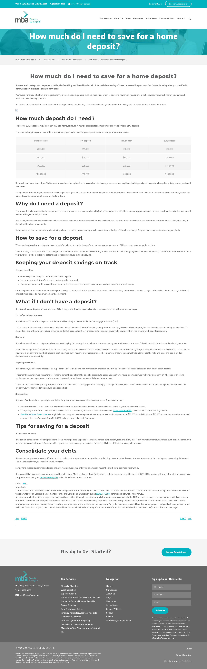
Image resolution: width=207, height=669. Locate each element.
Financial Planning (69, 586)
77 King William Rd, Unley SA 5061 (32, 4)
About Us (118, 18)
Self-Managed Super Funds (118, 621)
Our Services (106, 18)
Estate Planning (68, 605)
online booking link (49, 478)
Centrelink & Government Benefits (77, 624)
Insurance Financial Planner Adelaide (78, 601)
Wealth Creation (68, 590)
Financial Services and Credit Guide (178, 661)
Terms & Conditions (184, 655)
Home (109, 586)
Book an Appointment (178, 4)
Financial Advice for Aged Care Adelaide (79, 613)
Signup (109, 617)
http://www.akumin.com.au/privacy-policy (176, 632)
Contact (181, 18)
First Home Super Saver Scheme (35, 414)
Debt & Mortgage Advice (72, 609)
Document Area (155, 4)
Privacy (189, 649)
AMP (25, 484)
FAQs (128, 18)
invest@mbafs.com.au (80, 4)
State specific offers (122, 411)
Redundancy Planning (71, 617)
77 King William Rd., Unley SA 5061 (33, 586)
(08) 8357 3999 (58, 4)
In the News (151, 18)
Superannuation (68, 594)
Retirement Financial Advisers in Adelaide (80, 598)
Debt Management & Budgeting (75, 621)
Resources (138, 18)
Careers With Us (166, 18)
